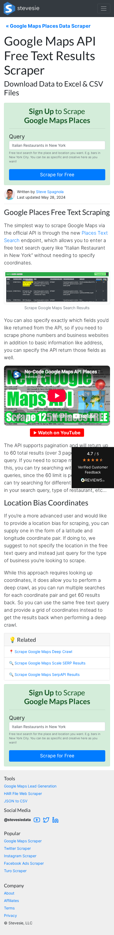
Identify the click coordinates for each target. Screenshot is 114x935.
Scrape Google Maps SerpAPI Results (47, 674)
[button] (93, 467)
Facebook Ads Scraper (24, 863)
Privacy (10, 915)
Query (17, 136)
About (9, 893)
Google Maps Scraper (23, 841)
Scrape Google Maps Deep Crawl (43, 651)
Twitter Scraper (17, 848)
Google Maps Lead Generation (30, 786)
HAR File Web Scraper (23, 793)
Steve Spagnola (50, 191)
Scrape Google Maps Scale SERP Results (50, 663)
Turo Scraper (15, 870)
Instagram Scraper (20, 856)
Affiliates (11, 900)
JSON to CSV (15, 801)
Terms (9, 908)
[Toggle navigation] (103, 8)
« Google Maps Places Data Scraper (48, 26)
